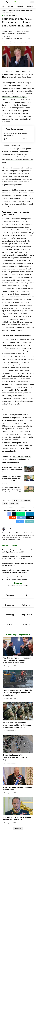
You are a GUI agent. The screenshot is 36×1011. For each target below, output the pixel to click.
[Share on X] (9, 42)
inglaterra (22, 34)
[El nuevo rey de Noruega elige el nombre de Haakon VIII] (18, 806)
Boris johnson (10, 34)
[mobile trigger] (3, 2)
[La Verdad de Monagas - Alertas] (18, 2)
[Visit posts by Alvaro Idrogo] (3, 529)
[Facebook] (10, 593)
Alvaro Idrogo (8, 31)
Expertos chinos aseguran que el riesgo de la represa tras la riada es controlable (12, 490)
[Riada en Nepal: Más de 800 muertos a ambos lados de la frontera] (29, 469)
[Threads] (10, 622)
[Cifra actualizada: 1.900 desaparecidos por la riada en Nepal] (18, 744)
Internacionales (10, 15)
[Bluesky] (26, 622)
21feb (3, 34)
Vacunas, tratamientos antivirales (17, 139)
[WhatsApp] (10, 612)
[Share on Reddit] (20, 42)
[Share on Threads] (27, 42)
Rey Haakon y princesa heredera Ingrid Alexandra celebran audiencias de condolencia (17, 660)
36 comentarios (6, 36)
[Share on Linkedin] (16, 42)
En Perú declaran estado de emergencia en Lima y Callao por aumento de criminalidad (17, 725)
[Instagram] (10, 603)
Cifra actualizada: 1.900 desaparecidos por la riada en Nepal (15, 757)
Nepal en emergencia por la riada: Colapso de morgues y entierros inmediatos (17, 692)
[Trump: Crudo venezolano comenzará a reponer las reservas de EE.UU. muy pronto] (29, 478)
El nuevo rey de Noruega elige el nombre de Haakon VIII (17, 818)
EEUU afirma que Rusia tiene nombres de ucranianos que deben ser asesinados (16, 459)
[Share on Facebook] (5, 42)
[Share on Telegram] (23, 42)
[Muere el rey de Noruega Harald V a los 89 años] (18, 776)
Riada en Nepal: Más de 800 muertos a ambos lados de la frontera (12, 469)
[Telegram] (26, 603)
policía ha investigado (12, 443)
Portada (4, 10)
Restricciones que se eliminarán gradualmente (15, 134)
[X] (33, 529)
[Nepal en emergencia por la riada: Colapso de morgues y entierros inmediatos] (18, 679)
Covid (16, 34)
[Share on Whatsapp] (12, 42)
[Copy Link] (30, 42)
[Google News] (26, 612)
